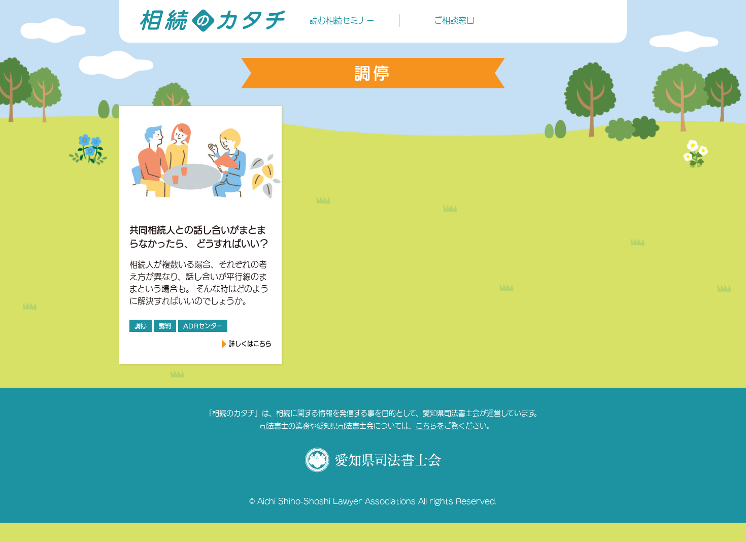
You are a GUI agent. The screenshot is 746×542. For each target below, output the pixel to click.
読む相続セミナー (342, 20)
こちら (426, 425)
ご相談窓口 (454, 20)
